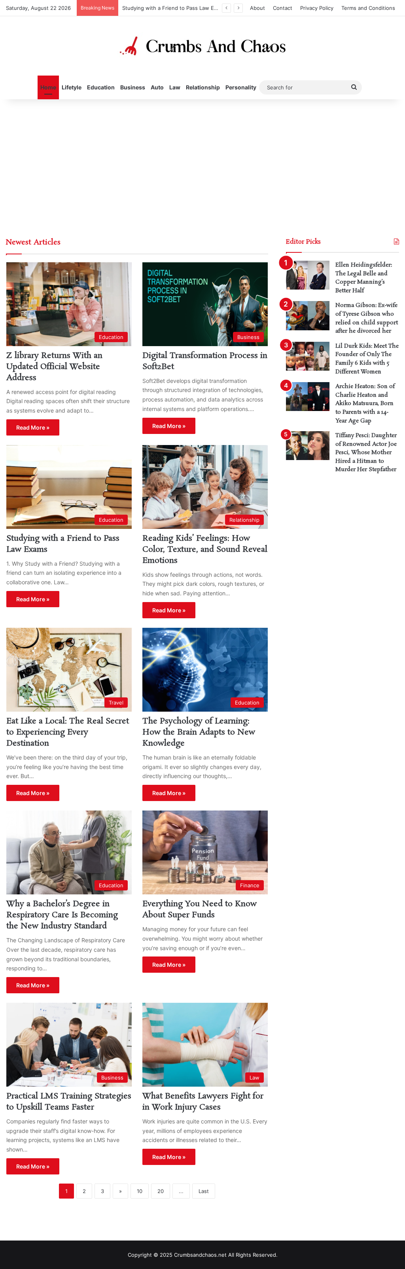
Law (174, 87)
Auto (157, 87)
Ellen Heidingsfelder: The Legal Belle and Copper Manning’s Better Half (363, 278)
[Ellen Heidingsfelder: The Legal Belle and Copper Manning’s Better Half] (307, 275)
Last (204, 1191)
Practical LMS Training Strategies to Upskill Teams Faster (68, 1102)
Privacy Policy (316, 8)
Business (132, 87)
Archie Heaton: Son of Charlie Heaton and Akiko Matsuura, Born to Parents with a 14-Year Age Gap (365, 403)
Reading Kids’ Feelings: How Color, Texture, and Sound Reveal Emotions (204, 549)
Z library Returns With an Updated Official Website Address (54, 366)
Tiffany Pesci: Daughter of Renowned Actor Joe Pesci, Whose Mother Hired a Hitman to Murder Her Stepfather (366, 453)
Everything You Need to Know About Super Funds (199, 909)
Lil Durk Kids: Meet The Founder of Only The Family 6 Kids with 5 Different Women (367, 359)
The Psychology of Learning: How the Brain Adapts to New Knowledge (198, 732)
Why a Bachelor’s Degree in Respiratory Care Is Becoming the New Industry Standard (62, 915)
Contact (282, 8)
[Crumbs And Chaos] (202, 46)
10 (139, 1191)
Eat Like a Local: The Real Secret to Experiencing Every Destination (67, 732)
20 (160, 1191)
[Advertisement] (202, 166)
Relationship (203, 87)
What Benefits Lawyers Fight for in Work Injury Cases (202, 1102)
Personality (240, 87)
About (257, 8)
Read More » (32, 427)
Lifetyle (71, 87)
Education (101, 87)
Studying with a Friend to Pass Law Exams (174, 8)
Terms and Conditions (368, 8)
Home (48, 87)
